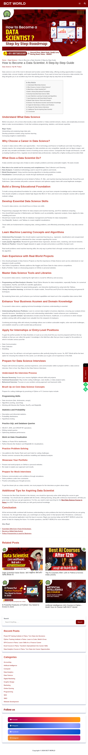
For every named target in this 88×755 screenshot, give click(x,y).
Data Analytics (8, 672)
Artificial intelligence (10, 665)
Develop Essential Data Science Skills (38, 94)
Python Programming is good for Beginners (16, 533)
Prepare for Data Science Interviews (38, 107)
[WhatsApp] (85, 384)
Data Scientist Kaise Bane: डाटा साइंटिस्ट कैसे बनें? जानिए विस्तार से (22, 574)
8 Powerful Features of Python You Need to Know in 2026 (20, 606)
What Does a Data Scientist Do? (36, 89)
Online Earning (9, 688)
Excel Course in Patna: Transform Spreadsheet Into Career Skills (26, 646)
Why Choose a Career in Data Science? (39, 87)
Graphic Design (9, 682)
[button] (85, 3)
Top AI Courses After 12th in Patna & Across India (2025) (64, 574)
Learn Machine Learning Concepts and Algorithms (42, 96)
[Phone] (85, 389)
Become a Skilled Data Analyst (12, 531)
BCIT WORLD (15, 3)
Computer (7, 669)
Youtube (15, 719)
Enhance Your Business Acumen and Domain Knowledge (44, 102)
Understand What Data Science (36, 85)
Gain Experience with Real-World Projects (39, 98)
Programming (8, 692)
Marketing (7, 685)
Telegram (14, 725)
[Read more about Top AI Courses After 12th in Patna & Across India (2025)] (65, 559)
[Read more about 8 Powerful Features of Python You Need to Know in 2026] (22, 591)
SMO (5, 698)
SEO (5, 695)
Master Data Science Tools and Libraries (39, 100)
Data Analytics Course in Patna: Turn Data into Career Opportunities (27, 649)
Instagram (15, 738)
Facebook (14, 732)
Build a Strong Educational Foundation (38, 91)
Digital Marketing (9, 678)
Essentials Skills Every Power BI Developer (17, 529)
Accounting (7, 662)
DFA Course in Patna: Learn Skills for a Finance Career (22, 642)
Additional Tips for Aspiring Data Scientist (40, 109)
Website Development (11, 701)
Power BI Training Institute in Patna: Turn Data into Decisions (24, 636)
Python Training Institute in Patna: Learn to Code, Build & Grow (25, 639)
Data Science (6, 67)
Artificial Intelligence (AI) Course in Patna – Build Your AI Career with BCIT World (63, 606)
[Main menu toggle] (79, 3)
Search (80, 622)
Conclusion (31, 111)
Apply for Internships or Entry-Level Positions (41, 105)
